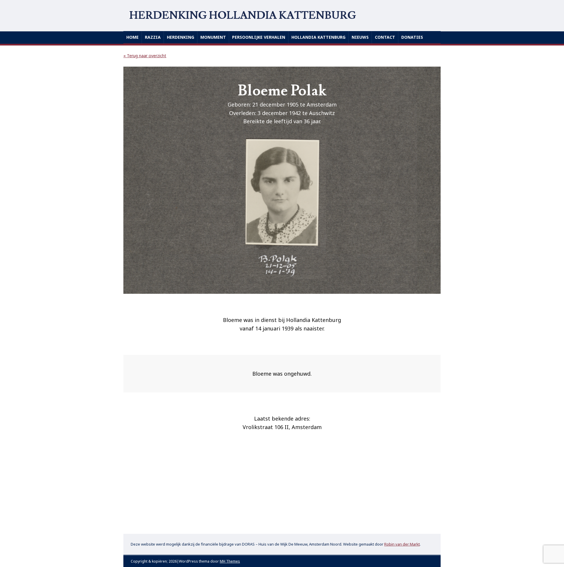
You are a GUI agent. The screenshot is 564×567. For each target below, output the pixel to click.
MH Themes (230, 561)
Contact (385, 37)
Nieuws (360, 37)
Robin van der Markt (402, 544)
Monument (213, 37)
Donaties (412, 37)
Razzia (153, 37)
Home (132, 37)
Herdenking (180, 37)
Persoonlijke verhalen (258, 37)
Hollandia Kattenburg (318, 37)
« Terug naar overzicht (144, 55)
